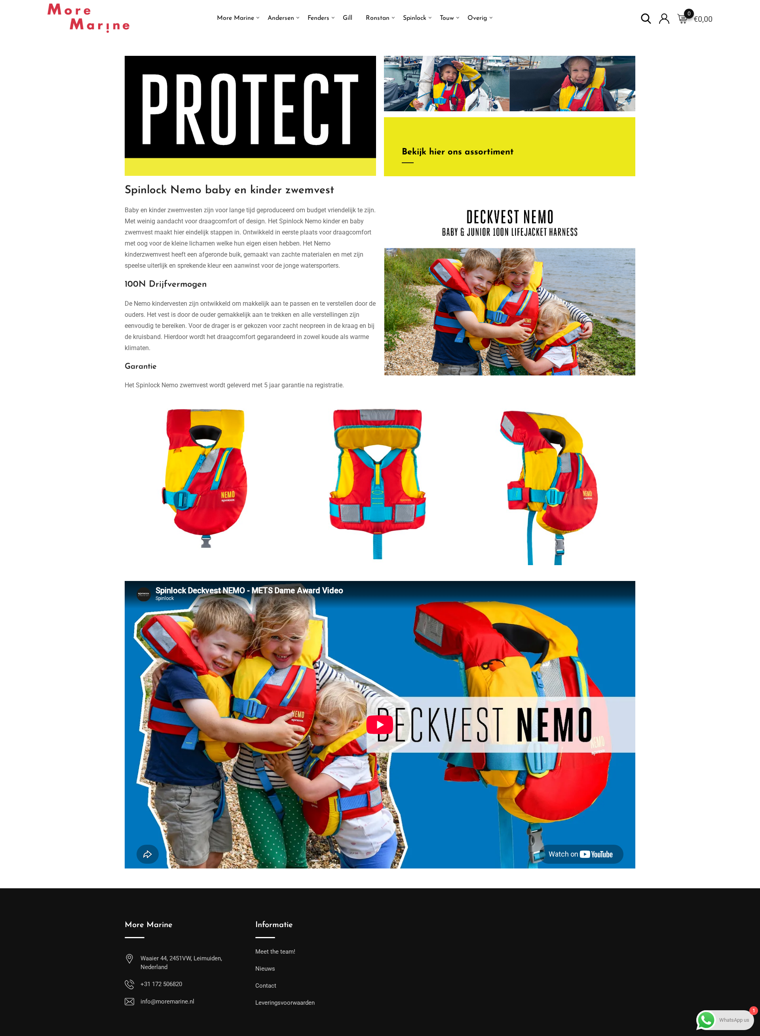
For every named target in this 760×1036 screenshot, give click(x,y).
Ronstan (378, 18)
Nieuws (265, 968)
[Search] (646, 18)
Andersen (281, 18)
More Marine (235, 18)
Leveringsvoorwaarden (285, 1002)
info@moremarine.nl (167, 1001)
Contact (265, 985)
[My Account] (664, 18)
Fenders (318, 18)
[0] (682, 18)
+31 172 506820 (161, 984)
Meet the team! (275, 951)
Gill (347, 18)
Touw (447, 18)
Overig (477, 18)
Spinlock (414, 18)
